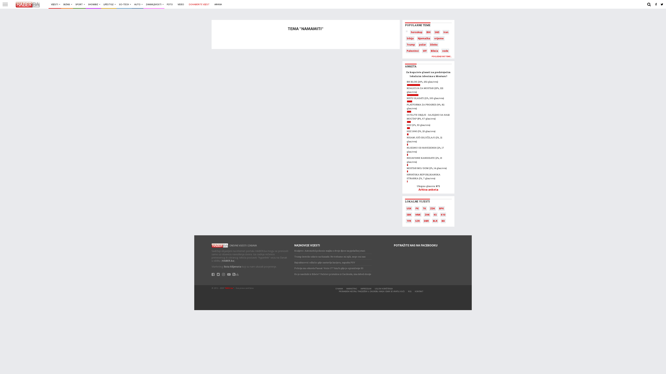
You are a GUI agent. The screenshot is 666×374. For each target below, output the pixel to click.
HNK (418, 214)
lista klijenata (232, 266)
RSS (409, 291)
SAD (437, 32)
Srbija (410, 38)
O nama (339, 288)
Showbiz (93, 4)
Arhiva (218, 4)
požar (422, 44)
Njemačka (424, 38)
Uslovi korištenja (384, 288)
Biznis (66, 4)
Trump (411, 44)
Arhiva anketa (428, 190)
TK (424, 208)
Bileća (434, 50)
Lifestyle (109, 4)
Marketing (351, 288)
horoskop (416, 32)
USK (409, 208)
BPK (441, 208)
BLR (435, 220)
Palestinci (413, 50)
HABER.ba (228, 260)
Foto (170, 4)
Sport (79, 4)
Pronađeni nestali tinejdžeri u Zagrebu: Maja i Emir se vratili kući (372, 291)
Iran (445, 32)
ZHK (427, 214)
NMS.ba (229, 288)
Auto (137, 4)
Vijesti (54, 4)
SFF (425, 50)
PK (417, 208)
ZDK (432, 208)
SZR (417, 220)
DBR (426, 220)
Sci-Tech (124, 4)
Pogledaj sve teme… (442, 56)
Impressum (366, 288)
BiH (428, 32)
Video (181, 4)
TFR (409, 220)
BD (443, 220)
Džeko (434, 44)
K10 (443, 214)
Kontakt (419, 291)
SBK (409, 214)
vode (445, 50)
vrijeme (439, 38)
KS (435, 214)
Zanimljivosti (153, 4)
